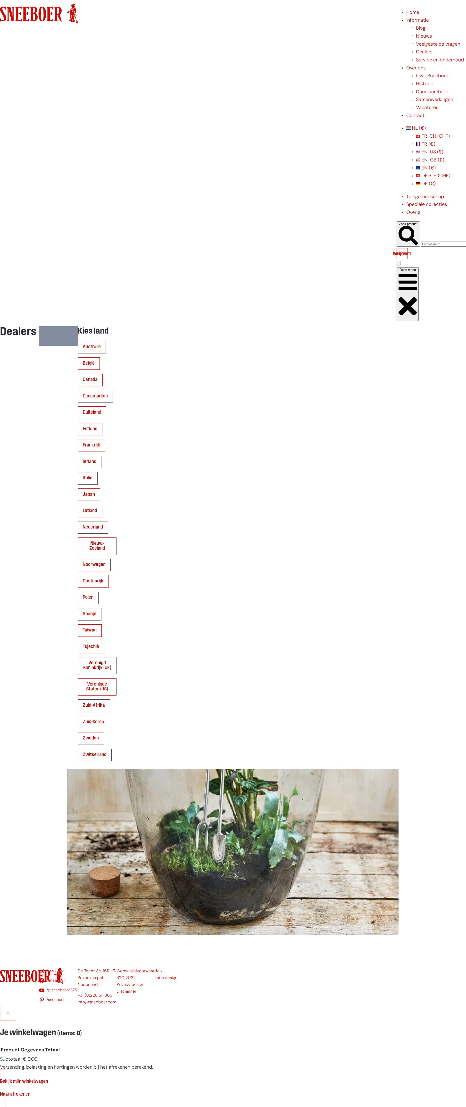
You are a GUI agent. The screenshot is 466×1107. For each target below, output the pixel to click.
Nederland (93, 527)
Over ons (416, 68)
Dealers (424, 52)
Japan (89, 494)
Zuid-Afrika (94, 705)
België (89, 363)
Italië (87, 478)
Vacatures (427, 107)
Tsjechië (91, 646)
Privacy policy (129, 985)
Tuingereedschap (425, 196)
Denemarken (95, 396)
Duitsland (92, 412)
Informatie (417, 20)
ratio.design (166, 978)
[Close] (8, 1013)
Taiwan (90, 630)
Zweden (91, 738)
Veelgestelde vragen (438, 44)
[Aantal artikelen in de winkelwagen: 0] (398, 263)
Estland (90, 429)
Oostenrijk (93, 581)
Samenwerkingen (434, 99)
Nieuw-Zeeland (97, 546)
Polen (88, 597)
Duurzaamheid (432, 92)
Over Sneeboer (432, 76)
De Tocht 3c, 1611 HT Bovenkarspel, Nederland (96, 978)
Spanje (89, 614)
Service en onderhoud (440, 60)
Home (412, 12)
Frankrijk (91, 445)
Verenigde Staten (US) (97, 687)
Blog (420, 28)
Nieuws (424, 36)
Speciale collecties (426, 204)
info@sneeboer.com (97, 1002)
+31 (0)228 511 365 (95, 995)
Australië (92, 346)
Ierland (89, 461)
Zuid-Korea (93, 722)
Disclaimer (126, 992)
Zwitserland (95, 754)
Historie (424, 84)
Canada (90, 379)
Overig (413, 212)
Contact (415, 115)
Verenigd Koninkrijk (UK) (97, 665)
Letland (90, 510)
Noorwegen (94, 564)
